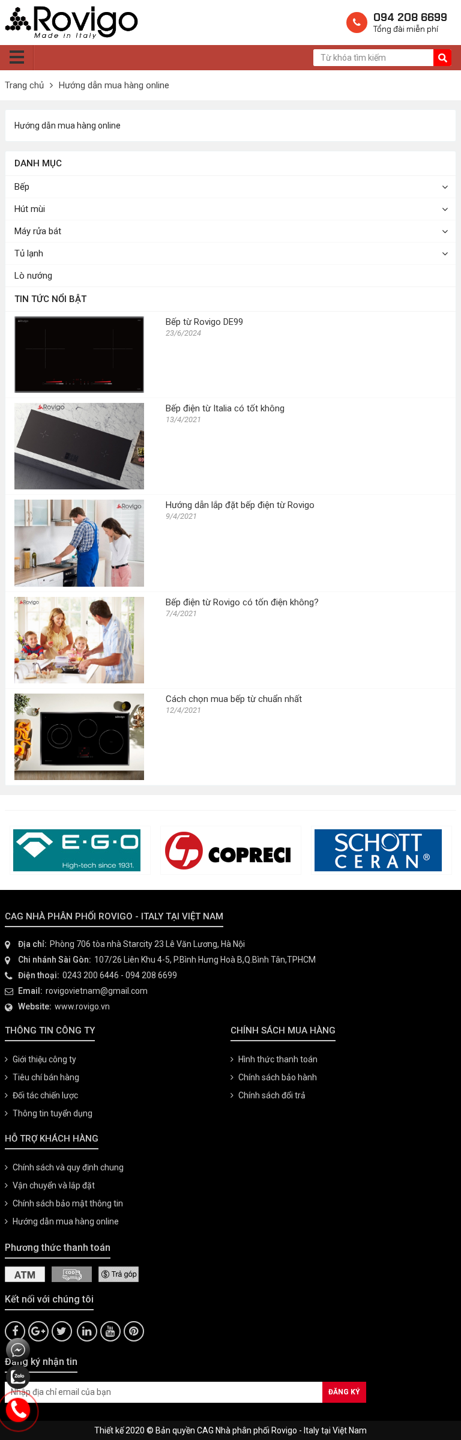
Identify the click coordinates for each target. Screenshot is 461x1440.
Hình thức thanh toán (278, 1059)
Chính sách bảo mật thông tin (68, 1203)
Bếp (21, 186)
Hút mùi (29, 209)
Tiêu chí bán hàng (46, 1077)
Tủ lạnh (28, 253)
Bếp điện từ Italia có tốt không (225, 408)
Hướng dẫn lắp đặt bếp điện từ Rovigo (240, 505)
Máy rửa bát (37, 231)
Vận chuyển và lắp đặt (54, 1185)
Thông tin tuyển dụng (52, 1113)
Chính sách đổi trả (272, 1095)
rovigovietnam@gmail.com (97, 991)
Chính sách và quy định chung (68, 1167)
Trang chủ (24, 85)
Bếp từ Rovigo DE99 (204, 321)
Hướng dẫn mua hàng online (114, 85)
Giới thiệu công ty (44, 1059)
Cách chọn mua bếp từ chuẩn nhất (234, 699)
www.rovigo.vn (82, 1006)
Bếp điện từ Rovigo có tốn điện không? (242, 602)
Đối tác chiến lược (45, 1095)
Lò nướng (33, 275)
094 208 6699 (151, 975)
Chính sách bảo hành (277, 1077)
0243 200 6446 (90, 975)
